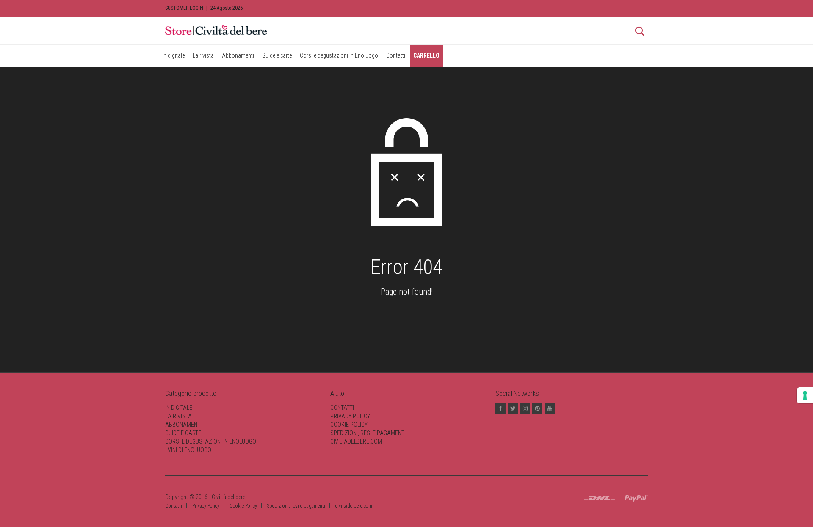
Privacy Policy (350, 416)
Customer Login (184, 8)
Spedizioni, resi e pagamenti (368, 433)
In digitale (173, 55)
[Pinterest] (537, 408)
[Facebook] (500, 408)
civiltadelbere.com (356, 441)
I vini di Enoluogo (188, 450)
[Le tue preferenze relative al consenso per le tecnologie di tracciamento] (805, 395)
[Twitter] (513, 408)
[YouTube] (550, 408)
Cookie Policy (349, 424)
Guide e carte (277, 55)
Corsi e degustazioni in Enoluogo (339, 55)
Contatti (395, 55)
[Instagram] (525, 408)
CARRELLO (426, 55)
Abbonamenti (238, 55)
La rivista (203, 55)
